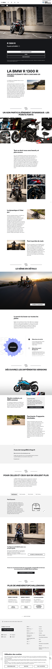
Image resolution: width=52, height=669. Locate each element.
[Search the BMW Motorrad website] (8, 2)
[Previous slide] (28, 507)
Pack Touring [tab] (38, 494)
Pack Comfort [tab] (30, 494)
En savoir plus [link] (16, 458)
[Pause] (50, 37)
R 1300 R (3, 5)
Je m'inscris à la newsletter (26, 572)
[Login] (14, 2)
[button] (3, 2)
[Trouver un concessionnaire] (11, 2)
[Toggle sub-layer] (7, 5)
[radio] (39, 341)
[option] (5, 124)
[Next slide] (44, 507)
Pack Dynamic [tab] (14, 494)
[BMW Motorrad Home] (46, 2)
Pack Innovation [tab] (22, 494)
